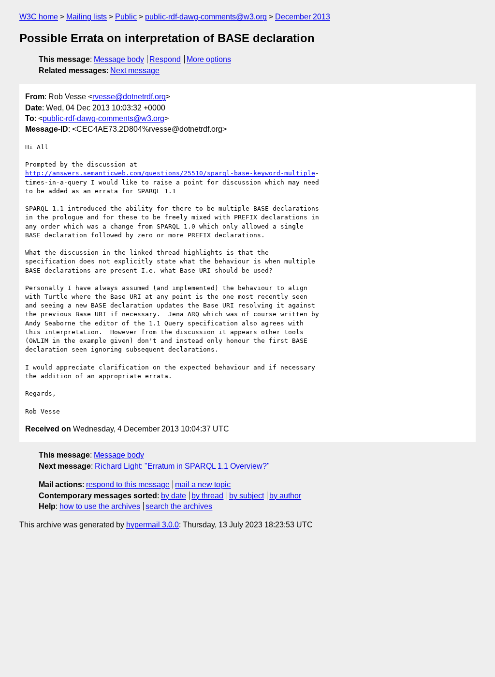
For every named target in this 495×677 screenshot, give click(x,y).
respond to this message (128, 484)
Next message (135, 70)
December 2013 (302, 17)
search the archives (179, 506)
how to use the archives (99, 506)
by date (173, 496)
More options (209, 59)
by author (285, 496)
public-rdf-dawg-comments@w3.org (206, 17)
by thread (207, 496)
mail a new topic (203, 484)
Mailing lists (86, 17)
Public (126, 17)
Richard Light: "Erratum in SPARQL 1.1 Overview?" (182, 466)
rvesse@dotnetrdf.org (129, 96)
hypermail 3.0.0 (152, 525)
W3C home (38, 17)
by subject (246, 496)
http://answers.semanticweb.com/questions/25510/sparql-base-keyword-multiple (170, 173)
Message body (119, 59)
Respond (165, 59)
